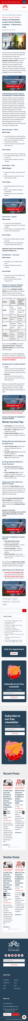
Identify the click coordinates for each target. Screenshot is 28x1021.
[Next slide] (23, 812)
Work (4, 988)
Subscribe (14, 697)
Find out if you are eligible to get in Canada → (14, 621)
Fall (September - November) (11, 628)
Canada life (15, 599)
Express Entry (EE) (16, 602)
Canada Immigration (7, 599)
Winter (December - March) (10, 622)
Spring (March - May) (9, 624)
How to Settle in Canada (14, 17)
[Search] (24, 610)
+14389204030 (8, 1003)
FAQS (15, 986)
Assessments (6, 983)
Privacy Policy (17, 989)
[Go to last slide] (5, 812)
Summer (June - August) (10, 627)
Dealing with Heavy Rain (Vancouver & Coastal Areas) (14, 635)
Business (16, 980)
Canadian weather (6, 602)
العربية (24, 2)
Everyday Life (5, 17)
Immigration (6, 980)
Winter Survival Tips (9, 633)
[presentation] (8, 782)
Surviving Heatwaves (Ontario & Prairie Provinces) (13, 638)
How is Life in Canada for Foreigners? (14, 413)
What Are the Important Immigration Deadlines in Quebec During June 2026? (19, 797)
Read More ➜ (6, 845)
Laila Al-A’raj (5, 30)
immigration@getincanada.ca (11, 1006)
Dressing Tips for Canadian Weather (12, 630)
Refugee (5, 604)
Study (4, 986)
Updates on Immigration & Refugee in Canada (8, 787)
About (15, 983)
